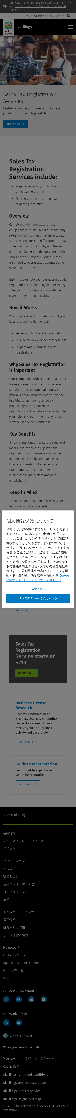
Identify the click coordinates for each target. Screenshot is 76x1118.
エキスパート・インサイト (22, 912)
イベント (9, 848)
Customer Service (15, 955)
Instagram (19, 999)
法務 (6, 899)
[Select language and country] (69, 16)
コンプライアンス (15, 892)
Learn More (26, 742)
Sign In (7, 978)
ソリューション (14, 861)
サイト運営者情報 (15, 935)
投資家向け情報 (14, 927)
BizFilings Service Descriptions (24, 1083)
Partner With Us (13, 971)
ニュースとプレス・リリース (23, 841)
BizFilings (17, 815)
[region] (38, 559)
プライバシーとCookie (37, 1058)
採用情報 (9, 919)
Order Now (15, 124)
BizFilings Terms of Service (22, 1091)
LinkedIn (31, 999)
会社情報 (9, 833)
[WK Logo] (17, 1035)
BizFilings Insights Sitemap (22, 1099)
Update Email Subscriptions (22, 963)
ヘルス (7, 868)
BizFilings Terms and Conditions (25, 1074)
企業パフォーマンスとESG (21, 884)
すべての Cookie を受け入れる (38, 598)
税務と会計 (11, 876)
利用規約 (9, 1058)
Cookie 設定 (38, 589)
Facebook (6, 999)
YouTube (44, 999)
